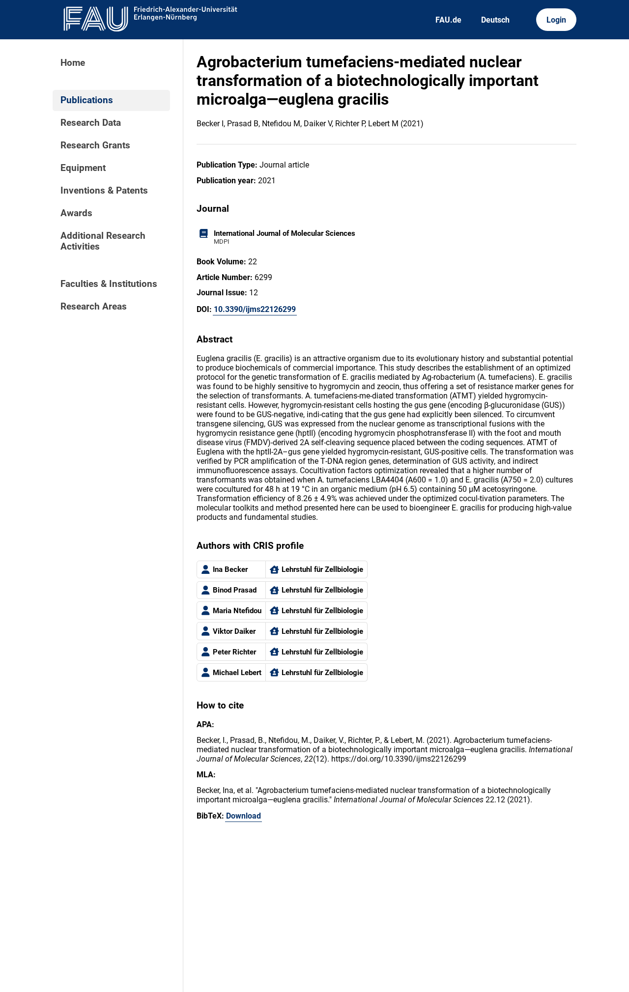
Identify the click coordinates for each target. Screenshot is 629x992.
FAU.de (448, 20)
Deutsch (495, 20)
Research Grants (95, 145)
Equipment (83, 168)
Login (556, 20)
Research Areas (93, 306)
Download (243, 816)
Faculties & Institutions (108, 284)
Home (72, 62)
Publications (86, 100)
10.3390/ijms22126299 (255, 309)
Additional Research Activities (102, 241)
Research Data (90, 122)
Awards (76, 213)
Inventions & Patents (104, 190)
